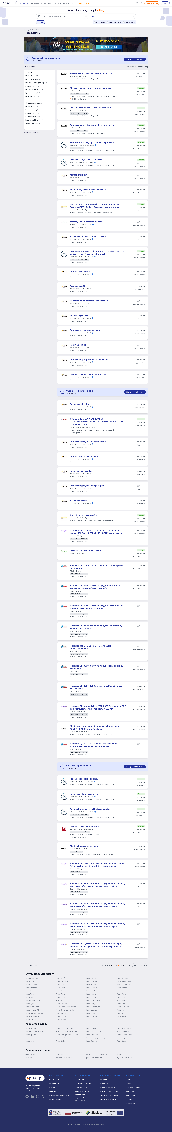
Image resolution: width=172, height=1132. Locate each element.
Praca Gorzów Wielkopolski (66, 1007)
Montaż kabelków (78, 175)
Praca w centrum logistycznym (85, 330)
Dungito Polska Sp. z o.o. (78, 536)
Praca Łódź (29, 981)
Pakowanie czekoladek (81, 471)
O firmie (128, 1080)
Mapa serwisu (131, 1103)
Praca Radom (91, 997)
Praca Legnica (91, 1010)
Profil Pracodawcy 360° (84, 1084)
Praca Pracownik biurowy (34, 1031)
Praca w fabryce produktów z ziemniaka (89, 359)
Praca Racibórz (61, 1020)
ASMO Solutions (75, 571)
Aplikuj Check (130, 1092)
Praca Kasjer (121, 1038)
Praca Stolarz (61, 1041)
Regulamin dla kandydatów (59, 1095)
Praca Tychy (121, 994)
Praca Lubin (121, 1000)
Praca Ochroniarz (92, 1035)
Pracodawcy (34, 3)
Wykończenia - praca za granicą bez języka (91, 73)
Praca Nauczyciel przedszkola (67, 1035)
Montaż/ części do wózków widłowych (88, 189)
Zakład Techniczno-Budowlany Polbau (83, 427)
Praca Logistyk (30, 1041)
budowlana (29, 1058)
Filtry (42, 22)
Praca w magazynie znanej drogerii (87, 486)
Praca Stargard (61, 1013)
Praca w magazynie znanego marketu (88, 441)
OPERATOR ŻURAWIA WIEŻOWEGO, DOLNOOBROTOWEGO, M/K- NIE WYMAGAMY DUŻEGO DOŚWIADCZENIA (96, 422)
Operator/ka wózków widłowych (85, 826)
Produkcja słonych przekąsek (84, 456)
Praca (34, 30)
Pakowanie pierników (80, 404)
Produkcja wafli (77, 286)
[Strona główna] (9, 3)
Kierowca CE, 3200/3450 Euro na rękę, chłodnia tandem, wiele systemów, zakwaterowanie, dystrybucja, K (97, 884)
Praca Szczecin (31, 988)
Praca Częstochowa (93, 1000)
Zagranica (41, 30)
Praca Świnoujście (32, 1016)
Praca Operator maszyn (95, 1031)
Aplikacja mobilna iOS (108, 1099)
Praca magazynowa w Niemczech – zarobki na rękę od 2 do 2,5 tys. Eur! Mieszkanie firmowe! (97, 252)
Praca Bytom (121, 1013)
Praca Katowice (62, 981)
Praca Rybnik (30, 1004)
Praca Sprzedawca (124, 1028)
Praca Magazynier (93, 1028)
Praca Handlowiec (62, 1038)
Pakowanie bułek (78, 345)
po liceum (59, 1055)
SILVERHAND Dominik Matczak (80, 732)
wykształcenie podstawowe (96, 1055)
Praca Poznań (91, 981)
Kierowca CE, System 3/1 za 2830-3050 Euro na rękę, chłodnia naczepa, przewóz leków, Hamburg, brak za (96, 945)
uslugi (119, 1055)
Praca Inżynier (30, 1038)
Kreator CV (52, 3)
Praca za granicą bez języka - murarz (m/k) (91, 108)
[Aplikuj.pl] (35, 1078)
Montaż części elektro (80, 315)
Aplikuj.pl (27, 30)
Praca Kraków (61, 978)
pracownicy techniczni (94, 1058)
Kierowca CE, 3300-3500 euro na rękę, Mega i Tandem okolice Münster (96, 687)
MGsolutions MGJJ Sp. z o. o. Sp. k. (82, 145)
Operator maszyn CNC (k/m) (83, 515)
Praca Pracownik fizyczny (65, 1028)
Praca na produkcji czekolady (84, 779)
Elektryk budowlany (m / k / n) (84, 846)
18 (129, 965)
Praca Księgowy (123, 1031)
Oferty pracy (24, 3)
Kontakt (129, 1084)
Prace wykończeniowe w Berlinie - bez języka (92, 125)
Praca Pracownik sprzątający (66, 1031)
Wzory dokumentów (107, 1088)
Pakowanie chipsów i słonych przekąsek (89, 236)
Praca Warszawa (31, 978)
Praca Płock (60, 997)
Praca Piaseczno (31, 1020)
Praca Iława (121, 1004)
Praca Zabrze (122, 997)
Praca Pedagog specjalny (95, 1038)
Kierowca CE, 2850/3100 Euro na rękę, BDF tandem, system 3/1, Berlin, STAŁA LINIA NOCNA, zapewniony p (96, 531)
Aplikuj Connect (131, 1095)
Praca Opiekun (30, 1035)
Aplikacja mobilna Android (109, 1095)
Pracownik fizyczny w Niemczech (86, 160)
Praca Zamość (91, 1013)
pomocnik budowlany (64, 1058)
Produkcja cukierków (80, 271)
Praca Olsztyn (61, 991)
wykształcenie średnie (125, 1058)
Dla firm (165, 3)
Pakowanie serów (78, 500)
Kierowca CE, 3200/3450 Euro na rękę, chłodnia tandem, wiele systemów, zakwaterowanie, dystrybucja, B (97, 905)
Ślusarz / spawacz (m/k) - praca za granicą (91, 88)
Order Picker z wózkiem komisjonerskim (89, 301)
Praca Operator (92, 1041)
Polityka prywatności (133, 1088)
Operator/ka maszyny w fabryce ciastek (89, 374)
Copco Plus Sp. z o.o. (77, 553)
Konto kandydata (152, 3)
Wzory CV (104, 1084)
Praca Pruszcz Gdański (33, 1010)
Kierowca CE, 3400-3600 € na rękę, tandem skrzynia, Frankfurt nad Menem (96, 627)
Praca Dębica (61, 1016)
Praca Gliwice (122, 988)
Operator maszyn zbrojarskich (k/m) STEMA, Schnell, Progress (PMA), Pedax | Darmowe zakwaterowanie (95, 205)
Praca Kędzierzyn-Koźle (65, 1010)
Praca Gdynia (30, 991)
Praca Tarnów (61, 994)
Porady (43, 3)
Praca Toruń (29, 994)
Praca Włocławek (123, 991)
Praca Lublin (60, 985)
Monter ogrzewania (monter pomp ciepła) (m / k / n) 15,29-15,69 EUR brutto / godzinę (95, 727)
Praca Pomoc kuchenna (125, 1035)
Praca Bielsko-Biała (124, 981)
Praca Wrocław (122, 978)
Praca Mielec (121, 1010)
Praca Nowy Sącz (32, 1007)
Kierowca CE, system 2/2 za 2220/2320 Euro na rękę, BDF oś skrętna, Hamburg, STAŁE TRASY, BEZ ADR (98, 707)
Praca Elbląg (90, 1004)
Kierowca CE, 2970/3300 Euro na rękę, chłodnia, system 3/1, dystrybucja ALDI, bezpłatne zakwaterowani (97, 864)
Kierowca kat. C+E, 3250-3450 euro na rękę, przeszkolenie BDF (91, 647)
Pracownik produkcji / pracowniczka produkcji (92, 142)
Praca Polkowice (123, 1007)
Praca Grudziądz (92, 1016)
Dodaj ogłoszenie (85, 3)
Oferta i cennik (80, 1080)
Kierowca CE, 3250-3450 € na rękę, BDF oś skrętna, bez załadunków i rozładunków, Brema (97, 607)
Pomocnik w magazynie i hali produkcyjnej (90, 809)
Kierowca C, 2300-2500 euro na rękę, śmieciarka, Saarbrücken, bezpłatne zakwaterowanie (94, 745)
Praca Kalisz (29, 997)
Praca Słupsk (61, 1000)
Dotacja (129, 1099)
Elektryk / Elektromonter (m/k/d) (85, 550)
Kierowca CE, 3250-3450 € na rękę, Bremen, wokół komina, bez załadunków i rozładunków (95, 587)
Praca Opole (60, 988)
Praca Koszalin (91, 994)
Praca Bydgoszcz (123, 985)
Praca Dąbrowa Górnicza (34, 1013)
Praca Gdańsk (91, 978)
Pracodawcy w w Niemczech (32, 132)
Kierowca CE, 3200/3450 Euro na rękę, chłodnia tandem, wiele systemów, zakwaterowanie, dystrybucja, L (97, 925)
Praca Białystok (92, 988)
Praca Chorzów (61, 1004)
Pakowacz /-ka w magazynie (84, 794)
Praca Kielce (91, 985)
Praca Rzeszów (31, 985)
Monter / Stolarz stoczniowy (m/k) (86, 222)
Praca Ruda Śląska (93, 1007)
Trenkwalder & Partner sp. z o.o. (81, 224)
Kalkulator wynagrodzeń (66, 3)
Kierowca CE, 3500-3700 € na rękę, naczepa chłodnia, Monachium (96, 667)
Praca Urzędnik (122, 1041)
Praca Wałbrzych (123, 1016)
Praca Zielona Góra (32, 1000)
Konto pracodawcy (82, 1088)
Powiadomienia (55, 1099)
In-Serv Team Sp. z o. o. (78, 76)
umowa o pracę (31, 1055)
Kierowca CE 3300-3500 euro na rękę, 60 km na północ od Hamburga (97, 566)
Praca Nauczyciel (31, 1028)
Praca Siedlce (91, 991)
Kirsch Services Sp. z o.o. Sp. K (80, 177)
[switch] (135, 59)
